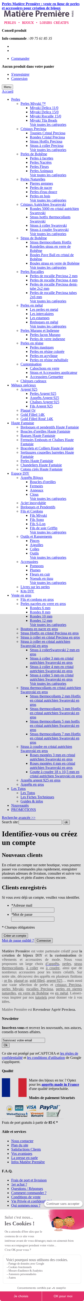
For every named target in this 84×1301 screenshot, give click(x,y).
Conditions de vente (26, 1197)
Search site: (10, 822)
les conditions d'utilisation (46, 1058)
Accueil (7, 91)
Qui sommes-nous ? (25, 1205)
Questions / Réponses (27, 1189)
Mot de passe (21, 914)
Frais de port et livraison (29, 1180)
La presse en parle (24, 1158)
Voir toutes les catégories (48, 125)
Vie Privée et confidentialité (31, 1201)
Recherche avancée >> (18, 818)
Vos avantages (21, 1154)
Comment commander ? (28, 1193)
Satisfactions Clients (26, 1149)
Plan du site (19, 1145)
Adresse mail (21, 905)
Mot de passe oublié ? (18, 940)
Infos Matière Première (28, 1162)
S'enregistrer (20, 74)
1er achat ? (19, 1184)
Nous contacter (22, 1141)
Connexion (19, 79)
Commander (20, 58)
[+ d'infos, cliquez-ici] (32, 1118)
